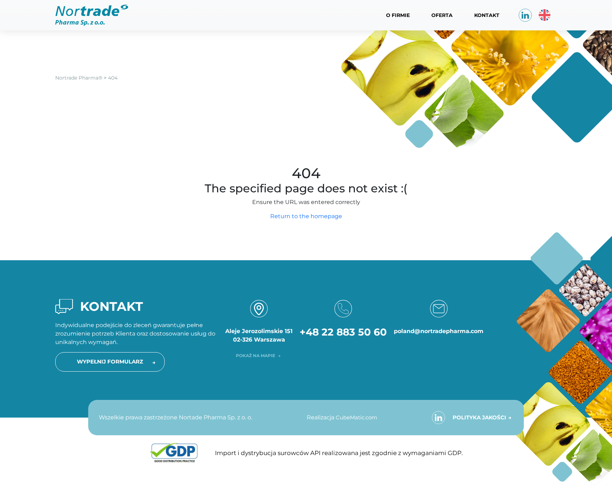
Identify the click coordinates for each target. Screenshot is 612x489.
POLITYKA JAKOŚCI (479, 417)
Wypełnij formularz (110, 361)
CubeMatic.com (356, 417)
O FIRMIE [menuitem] (398, 15)
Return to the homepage (306, 216)
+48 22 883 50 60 (343, 332)
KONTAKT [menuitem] (486, 15)
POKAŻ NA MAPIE (255, 355)
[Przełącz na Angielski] (544, 15)
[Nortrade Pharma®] (92, 15)
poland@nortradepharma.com (438, 331)
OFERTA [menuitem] (442, 15)
